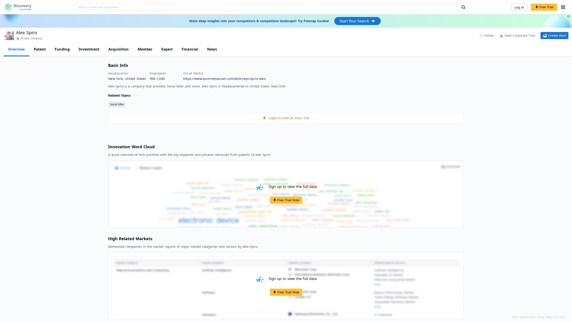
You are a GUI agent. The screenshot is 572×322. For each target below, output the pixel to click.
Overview (16, 49)
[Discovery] (18, 7)
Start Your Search (354, 21)
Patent (40, 49)
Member (145, 49)
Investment (89, 49)
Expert (167, 49)
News (212, 49)
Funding (62, 49)
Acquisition (118, 49)
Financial (190, 49)
